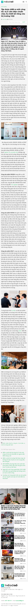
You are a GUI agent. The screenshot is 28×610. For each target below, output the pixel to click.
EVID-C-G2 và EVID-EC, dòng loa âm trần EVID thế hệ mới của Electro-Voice (19, 537)
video (20, 331)
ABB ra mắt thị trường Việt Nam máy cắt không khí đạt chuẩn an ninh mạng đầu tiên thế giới (14, 459)
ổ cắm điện (20, 443)
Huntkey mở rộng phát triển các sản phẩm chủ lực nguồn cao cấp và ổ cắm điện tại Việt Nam (14, 476)
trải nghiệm (14, 184)
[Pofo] (7, 2)
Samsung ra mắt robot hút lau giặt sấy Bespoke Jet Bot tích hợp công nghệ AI (19, 560)
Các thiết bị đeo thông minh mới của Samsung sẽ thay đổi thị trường (20, 522)
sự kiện (13, 310)
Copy (23, 22)
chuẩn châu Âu (9, 443)
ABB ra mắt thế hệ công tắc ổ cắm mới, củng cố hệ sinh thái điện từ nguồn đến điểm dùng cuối (14, 454)
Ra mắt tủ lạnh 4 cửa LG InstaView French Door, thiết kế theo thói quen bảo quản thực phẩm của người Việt (19, 575)
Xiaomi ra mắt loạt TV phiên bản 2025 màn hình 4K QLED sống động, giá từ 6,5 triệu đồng (20, 530)
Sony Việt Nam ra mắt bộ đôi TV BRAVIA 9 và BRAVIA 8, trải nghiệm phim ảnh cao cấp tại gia (20, 552)
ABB (4, 443)
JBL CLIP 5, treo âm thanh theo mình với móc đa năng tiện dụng (19, 568)
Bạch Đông (5, 19)
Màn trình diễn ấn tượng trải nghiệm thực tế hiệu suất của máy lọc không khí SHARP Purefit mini (19, 545)
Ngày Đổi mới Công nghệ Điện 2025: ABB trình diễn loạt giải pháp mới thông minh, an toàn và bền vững (14, 471)
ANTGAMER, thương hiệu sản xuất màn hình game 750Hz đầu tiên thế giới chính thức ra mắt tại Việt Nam (14, 465)
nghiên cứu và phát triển (11, 152)
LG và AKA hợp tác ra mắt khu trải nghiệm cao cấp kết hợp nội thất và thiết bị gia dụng (19, 515)
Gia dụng (4, 6)
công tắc (15, 443)
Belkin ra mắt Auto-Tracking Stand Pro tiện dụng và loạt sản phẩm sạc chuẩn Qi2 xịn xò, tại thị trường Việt (13, 507)
